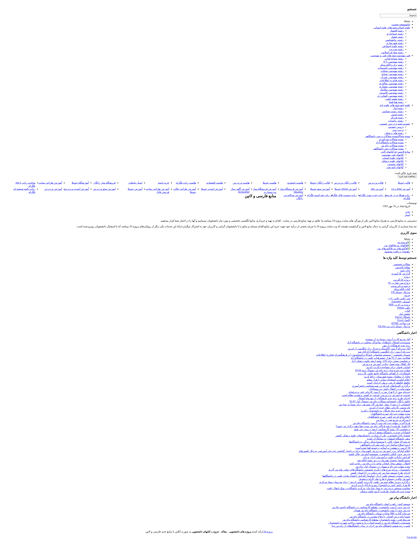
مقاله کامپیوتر (402, 267)
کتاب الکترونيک (402, 289)
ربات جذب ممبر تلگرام (371, 195)
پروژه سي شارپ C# (399, 283)
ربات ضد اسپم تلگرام (318, 195)
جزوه (407, 295)
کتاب (407, 310)
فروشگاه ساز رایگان (104, 182)
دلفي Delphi (403, 307)
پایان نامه (405, 270)
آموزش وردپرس (53, 189)
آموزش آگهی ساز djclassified (240, 190)
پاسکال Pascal (402, 317)
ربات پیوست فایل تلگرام (343, 195)
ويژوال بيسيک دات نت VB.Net (394, 326)
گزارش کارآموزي (400, 273)
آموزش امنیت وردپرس (76, 189)
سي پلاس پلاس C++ (399, 298)
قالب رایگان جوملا (320, 182)
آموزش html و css (400, 189)
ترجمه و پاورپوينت (400, 286)
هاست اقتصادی (214, 182)
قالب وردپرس (375, 182)
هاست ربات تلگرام (186, 182)
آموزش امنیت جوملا (212, 189)
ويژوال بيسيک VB (400, 292)
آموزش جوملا (135, 189)
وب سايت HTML (400, 323)
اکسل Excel (403, 320)
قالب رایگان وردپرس (345, 182)
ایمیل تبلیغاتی (135, 182)
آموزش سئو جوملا (320, 189)
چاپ (407, 211)
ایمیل (407, 215)
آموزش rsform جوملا (346, 189)
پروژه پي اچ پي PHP (399, 304)
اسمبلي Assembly (400, 301)
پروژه (407, 276)
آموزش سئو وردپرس (104, 189)
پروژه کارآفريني (401, 279)
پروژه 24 (268, 531)
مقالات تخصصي (401, 264)
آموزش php (377, 189)
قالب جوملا (404, 182)
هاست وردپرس (241, 182)
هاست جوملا (269, 182)
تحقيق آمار (404, 314)
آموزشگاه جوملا (80, 182)
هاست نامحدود (295, 182)
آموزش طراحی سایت (50, 182)
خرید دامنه (163, 182)
